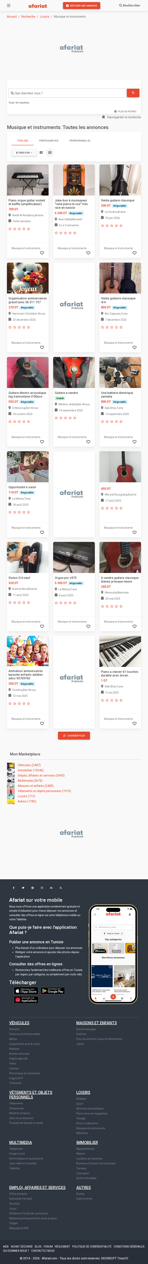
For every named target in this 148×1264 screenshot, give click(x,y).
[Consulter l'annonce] (120, 466)
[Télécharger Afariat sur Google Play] (52, 990)
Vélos (12, 1063)
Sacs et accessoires (21, 1118)
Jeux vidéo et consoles (23, 1163)
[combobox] (67, 93)
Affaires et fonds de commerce (28, 1213)
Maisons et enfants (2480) (36, 786)
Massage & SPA (19, 1228)
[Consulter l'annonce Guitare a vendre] (74, 372)
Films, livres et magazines (92, 1113)
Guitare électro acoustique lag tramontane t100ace (27, 394)
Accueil (12, 16)
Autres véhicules (19, 1053)
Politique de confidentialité (92, 1246)
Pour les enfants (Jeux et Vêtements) (99, 1038)
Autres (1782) (27, 801)
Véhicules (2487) (29, 765)
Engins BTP (16, 1078)
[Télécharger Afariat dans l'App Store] (26, 990)
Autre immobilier (86, 1178)
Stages (13, 1223)
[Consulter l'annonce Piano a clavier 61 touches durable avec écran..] (120, 651)
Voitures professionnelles (24, 1034)
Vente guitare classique (117, 200)
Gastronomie (84, 1198)
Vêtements (16, 1103)
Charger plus (76, 735)
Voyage (81, 1118)
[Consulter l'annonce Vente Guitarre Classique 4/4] (120, 278)
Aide (6, 1246)
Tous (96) (22, 140)
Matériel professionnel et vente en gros (33, 1218)
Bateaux (14, 1048)
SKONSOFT (109, 1258)
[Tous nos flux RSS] (60, 888)
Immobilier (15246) (31, 770)
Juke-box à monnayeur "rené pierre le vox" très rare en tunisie (71, 204)
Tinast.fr (122, 1258)
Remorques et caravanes (24, 1073)
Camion (14, 1068)
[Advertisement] (76, 49)
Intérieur (81, 1034)
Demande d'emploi (20, 1198)
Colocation (82, 1173)
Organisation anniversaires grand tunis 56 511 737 (27, 300)
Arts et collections (87, 1123)
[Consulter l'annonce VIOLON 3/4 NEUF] (28, 557)
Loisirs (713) (26, 796)
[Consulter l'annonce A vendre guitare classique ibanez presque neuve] (120, 557)
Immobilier (87, 1142)
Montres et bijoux (19, 1113)
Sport (79, 1103)
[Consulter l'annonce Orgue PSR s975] (74, 557)
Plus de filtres (127, 111)
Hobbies (81, 1098)
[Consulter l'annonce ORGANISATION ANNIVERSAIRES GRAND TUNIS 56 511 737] (28, 278)
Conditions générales (129, 1246)
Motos (13, 1038)
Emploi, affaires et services (37, 1187)
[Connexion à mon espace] (42, 253)
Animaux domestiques (90, 1108)
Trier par (24, 152)
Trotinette (15, 1083)
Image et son (17, 1153)
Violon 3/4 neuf (19, 578)
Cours (12, 1208)
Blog (38, 1246)
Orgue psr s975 (66, 578)
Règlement (63, 1246)
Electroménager (86, 1029)
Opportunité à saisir (22, 487)
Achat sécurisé (22, 1246)
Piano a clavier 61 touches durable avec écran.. (119, 673)
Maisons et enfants (96, 1023)
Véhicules (19, 1023)
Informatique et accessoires (26, 1158)
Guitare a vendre (66, 393)
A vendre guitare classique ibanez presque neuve (120, 579)
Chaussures (16, 1108)
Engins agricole (18, 1058)
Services (14, 1203)
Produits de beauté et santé (26, 1122)
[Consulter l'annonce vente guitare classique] (120, 180)
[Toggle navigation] (9, 5)
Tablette (14, 1168)
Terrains (81, 1168)
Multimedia (20, 1142)
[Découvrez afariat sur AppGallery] (26, 998)
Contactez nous (43, 1250)
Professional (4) (80, 140)
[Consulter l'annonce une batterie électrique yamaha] (120, 372)
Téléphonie (16, 1148)
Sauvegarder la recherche (123, 117)
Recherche (28, 16)
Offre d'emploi (18, 1193)
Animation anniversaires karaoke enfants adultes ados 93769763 (25, 674)
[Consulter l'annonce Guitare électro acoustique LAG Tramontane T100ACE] (28, 372)
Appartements (85, 1148)
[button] (13, 888)
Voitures (14, 1029)
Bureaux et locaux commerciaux (95, 1163)
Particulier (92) (48, 140)
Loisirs (44, 16)
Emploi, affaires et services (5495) (41, 775)
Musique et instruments (90, 1128)
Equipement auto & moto (24, 1043)
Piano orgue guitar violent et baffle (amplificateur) (26, 202)
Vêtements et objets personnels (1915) (44, 791)
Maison (80, 1153)
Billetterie (82, 1133)
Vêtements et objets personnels (30, 1094)
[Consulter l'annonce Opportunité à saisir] (28, 466)
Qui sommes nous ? (16, 1250)
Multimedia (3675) (30, 780)
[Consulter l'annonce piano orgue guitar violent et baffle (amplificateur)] (28, 180)
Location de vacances (89, 1158)
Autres (83, 1187)
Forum (48, 1246)
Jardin (80, 1043)
